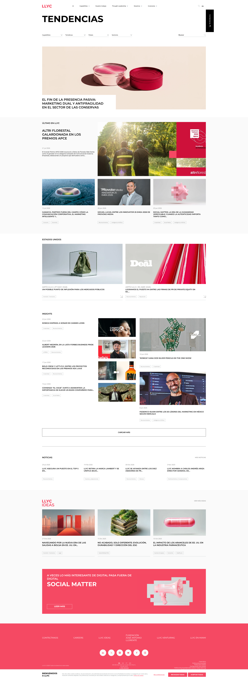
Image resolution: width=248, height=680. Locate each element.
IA (73, 6)
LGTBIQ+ (45, 352)
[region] (124, 674)
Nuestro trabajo (101, 6)
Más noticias (200, 457)
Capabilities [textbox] (46, 35)
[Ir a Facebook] (136, 653)
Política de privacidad (199, 663)
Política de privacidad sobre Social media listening (190, 668)
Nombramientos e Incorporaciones (177, 479)
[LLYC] (47, 6)
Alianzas (141, 479)
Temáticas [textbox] (69, 35)
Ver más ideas (200, 501)
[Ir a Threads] (145, 653)
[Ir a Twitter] (111, 653)
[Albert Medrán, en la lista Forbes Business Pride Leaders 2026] (117, 351)
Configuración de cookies (198, 666)
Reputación (142, 296)
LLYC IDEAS (104, 638)
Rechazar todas (177, 675)
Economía (54, 222)
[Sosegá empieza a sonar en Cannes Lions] (117, 329)
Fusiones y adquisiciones (91, 479)
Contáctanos (210, 19)
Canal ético (202, 661)
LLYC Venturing (166, 638)
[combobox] (52, 34)
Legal (60, 553)
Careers (78, 638)
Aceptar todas (197, 675)
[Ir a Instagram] (120, 653)
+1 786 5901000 (124, 668)
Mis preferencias (159, 675)
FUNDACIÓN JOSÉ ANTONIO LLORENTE (134, 638)
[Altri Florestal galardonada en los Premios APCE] (152, 149)
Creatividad (157, 222)
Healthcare (180, 553)
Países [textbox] (91, 35)
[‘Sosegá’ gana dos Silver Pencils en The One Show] (173, 334)
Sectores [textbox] (115, 35)
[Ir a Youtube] (128, 653)
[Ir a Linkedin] (103, 653)
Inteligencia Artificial (117, 222)
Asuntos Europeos (159, 553)
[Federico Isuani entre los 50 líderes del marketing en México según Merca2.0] (173, 388)
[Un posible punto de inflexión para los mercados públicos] (82, 264)
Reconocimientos (103, 222)
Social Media (167, 222)
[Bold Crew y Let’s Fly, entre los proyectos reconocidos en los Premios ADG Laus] (117, 372)
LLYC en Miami (198, 638)
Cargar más (124, 432)
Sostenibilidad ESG (104, 553)
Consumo (45, 222)
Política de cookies (138, 675)
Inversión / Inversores (49, 296)
